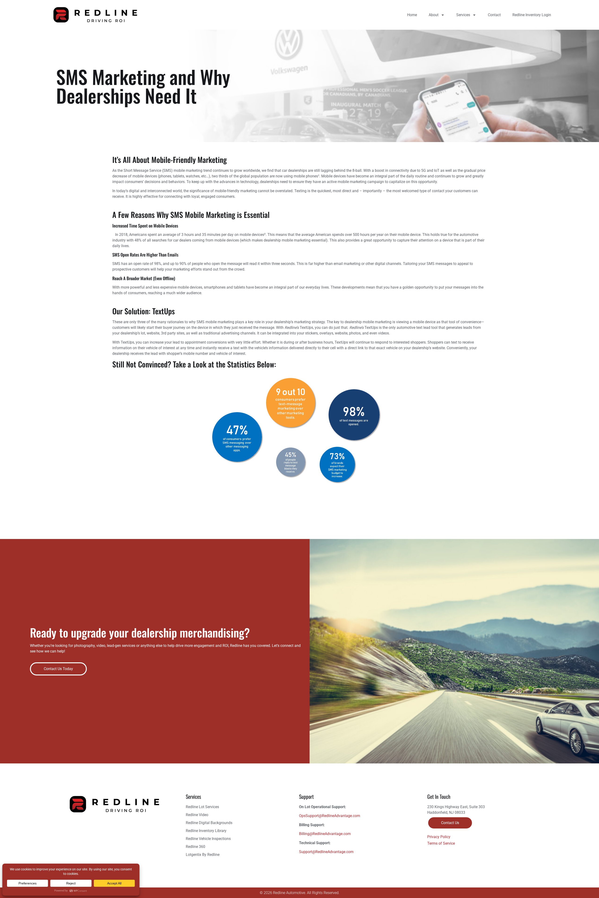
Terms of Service (441, 843)
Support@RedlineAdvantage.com (326, 852)
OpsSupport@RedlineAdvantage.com (329, 816)
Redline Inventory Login (531, 15)
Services (463, 15)
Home (412, 15)
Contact (494, 15)
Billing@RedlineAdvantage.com (325, 834)
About (433, 15)
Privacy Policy (438, 837)
